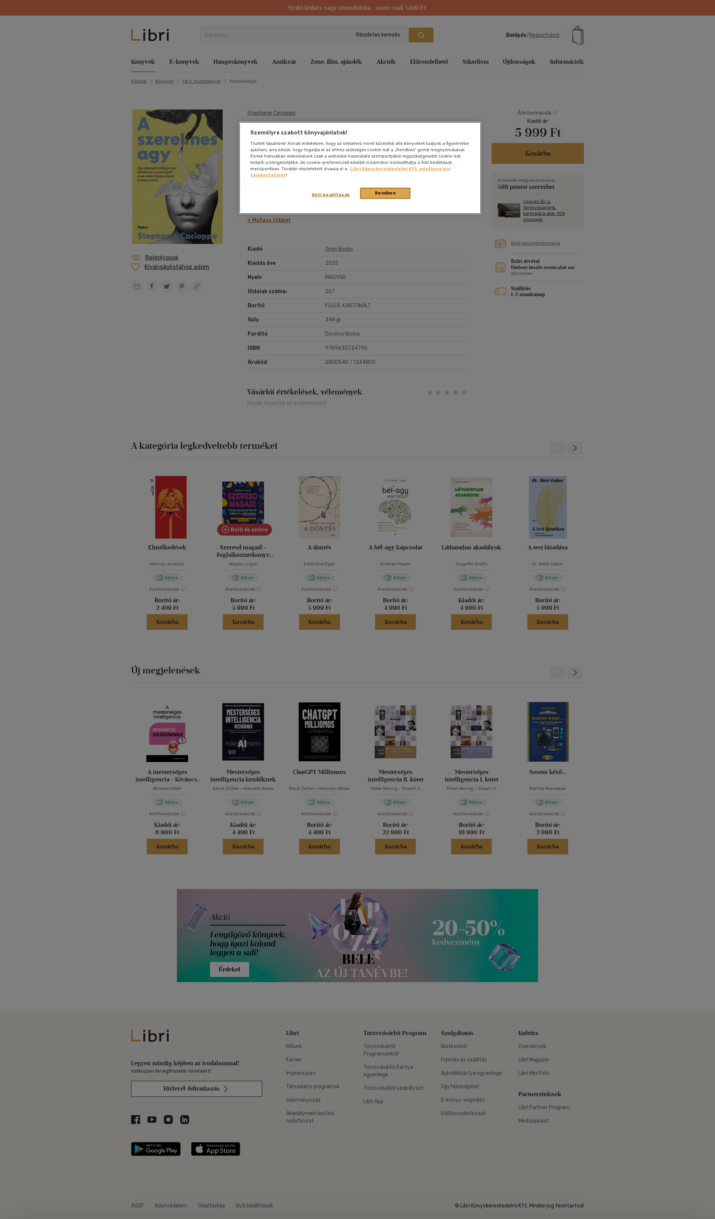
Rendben (385, 193)
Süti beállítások (331, 194)
